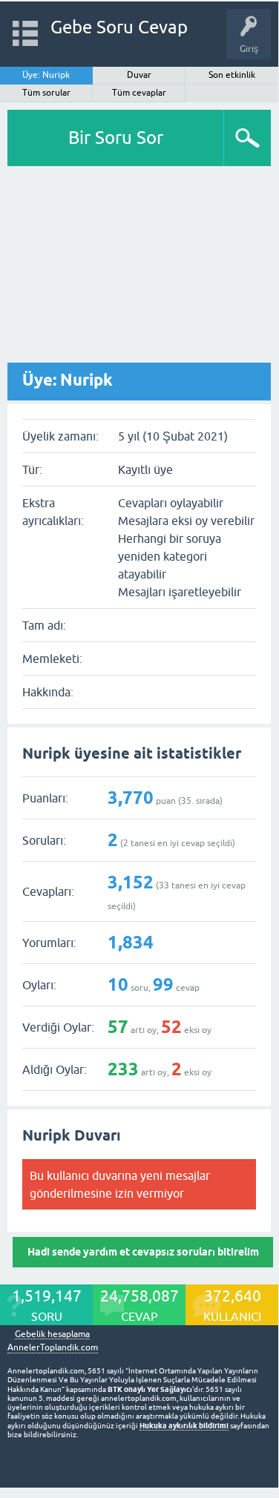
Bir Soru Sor (115, 138)
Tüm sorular (46, 93)
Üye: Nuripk (46, 75)
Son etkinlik (232, 75)
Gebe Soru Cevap (119, 27)
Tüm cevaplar (139, 93)
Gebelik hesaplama (52, 1334)
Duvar (139, 75)
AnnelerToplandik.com (52, 1347)
